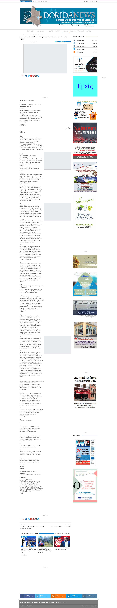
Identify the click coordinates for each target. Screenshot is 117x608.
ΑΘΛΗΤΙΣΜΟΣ (62, 41)
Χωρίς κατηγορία (68, 41)
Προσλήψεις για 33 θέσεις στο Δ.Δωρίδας (61, 526)
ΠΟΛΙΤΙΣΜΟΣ (81, 31)
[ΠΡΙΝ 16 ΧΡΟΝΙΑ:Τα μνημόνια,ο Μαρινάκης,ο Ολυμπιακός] (62, 541)
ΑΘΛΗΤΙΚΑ (72, 31)
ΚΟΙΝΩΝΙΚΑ (50, 31)
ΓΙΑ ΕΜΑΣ (65, 602)
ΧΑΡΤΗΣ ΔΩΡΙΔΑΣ (36, 1)
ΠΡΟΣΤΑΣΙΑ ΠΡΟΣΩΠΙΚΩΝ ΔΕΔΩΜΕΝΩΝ (36, 602)
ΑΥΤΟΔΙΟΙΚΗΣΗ (40, 31)
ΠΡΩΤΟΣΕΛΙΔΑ (44, 1)
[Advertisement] (13, 56)
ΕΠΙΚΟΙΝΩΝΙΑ (59, 602)
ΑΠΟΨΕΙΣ (88, 31)
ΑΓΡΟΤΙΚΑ (65, 31)
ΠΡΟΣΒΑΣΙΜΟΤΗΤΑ (50, 602)
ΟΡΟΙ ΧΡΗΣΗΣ (23, 602)
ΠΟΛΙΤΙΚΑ (57, 31)
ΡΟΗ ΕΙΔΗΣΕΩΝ (30, 31)
